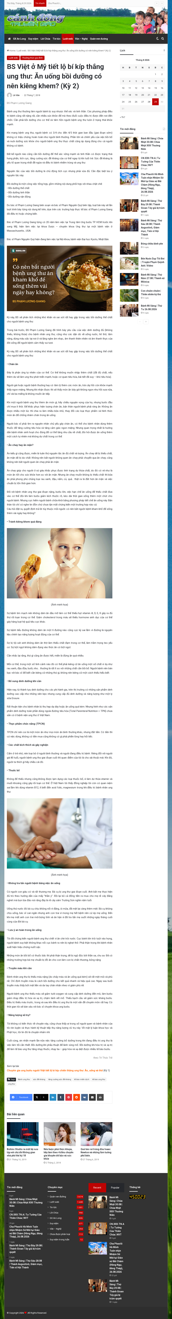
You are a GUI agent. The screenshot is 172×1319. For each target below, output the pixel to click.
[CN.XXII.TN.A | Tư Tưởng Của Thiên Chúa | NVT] (129, 162)
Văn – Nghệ (81, 38)
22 (155, 95)
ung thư (11, 1084)
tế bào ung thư (98, 1079)
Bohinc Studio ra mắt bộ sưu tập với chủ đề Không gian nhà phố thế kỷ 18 (22, 1152)
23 (162, 95)
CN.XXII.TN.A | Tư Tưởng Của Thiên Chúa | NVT (150, 161)
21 (149, 95)
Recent (97, 1187)
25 (129, 102)
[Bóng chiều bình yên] (129, 248)
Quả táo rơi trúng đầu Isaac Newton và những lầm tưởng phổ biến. (96, 1152)
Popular (115, 1187)
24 (123, 102)
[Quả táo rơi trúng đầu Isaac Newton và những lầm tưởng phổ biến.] (97, 1134)
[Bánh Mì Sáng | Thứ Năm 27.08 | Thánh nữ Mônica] (129, 279)
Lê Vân (16, 95)
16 (162, 88)
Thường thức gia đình (32, 58)
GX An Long (19, 38)
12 (136, 88)
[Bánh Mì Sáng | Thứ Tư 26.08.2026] (129, 310)
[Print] (100, 1097)
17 (123, 95)
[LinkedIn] (53, 1097)
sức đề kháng (39, 1079)
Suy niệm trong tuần (59, 1239)
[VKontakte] (84, 1097)
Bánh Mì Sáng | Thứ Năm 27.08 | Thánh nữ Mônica (153, 278)
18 (129, 95)
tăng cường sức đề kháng (59, 1079)
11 (129, 88)
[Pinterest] (68, 1097)
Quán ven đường (99, 38)
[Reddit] (76, 1097)
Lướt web (68, 38)
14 (149, 88)
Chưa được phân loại (60, 1234)
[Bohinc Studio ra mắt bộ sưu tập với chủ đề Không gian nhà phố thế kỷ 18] (23, 1134)
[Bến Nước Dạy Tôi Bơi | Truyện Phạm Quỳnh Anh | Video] (129, 263)
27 (142, 102)
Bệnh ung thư (24, 1079)
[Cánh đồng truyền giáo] (36, 20)
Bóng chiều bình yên (152, 243)
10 (123, 88)
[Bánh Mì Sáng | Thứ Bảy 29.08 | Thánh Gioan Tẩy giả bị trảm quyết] (129, 205)
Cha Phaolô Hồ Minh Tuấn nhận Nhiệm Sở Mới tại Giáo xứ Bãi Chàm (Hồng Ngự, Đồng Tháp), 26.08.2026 (97, 3)
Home (12, 50)
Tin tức (56, 38)
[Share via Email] (92, 1097)
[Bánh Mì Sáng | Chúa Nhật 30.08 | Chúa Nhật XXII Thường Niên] (129, 143)
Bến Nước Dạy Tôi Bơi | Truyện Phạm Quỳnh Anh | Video (152, 262)
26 (136, 102)
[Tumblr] (60, 1097)
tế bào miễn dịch (81, 1079)
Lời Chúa (45, 38)
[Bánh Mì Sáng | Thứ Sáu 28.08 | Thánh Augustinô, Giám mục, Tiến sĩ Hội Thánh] (129, 225)
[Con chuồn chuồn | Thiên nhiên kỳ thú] (129, 295)
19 (136, 95)
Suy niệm (33, 38)
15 (155, 88)
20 (142, 95)
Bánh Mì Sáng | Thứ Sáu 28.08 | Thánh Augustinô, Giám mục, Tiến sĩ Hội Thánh (151, 227)
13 (142, 88)
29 (155, 102)
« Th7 (122, 117)
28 (149, 102)
